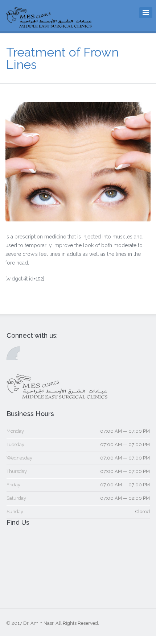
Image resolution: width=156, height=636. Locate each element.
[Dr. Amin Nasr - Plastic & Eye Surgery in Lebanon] (49, 25)
